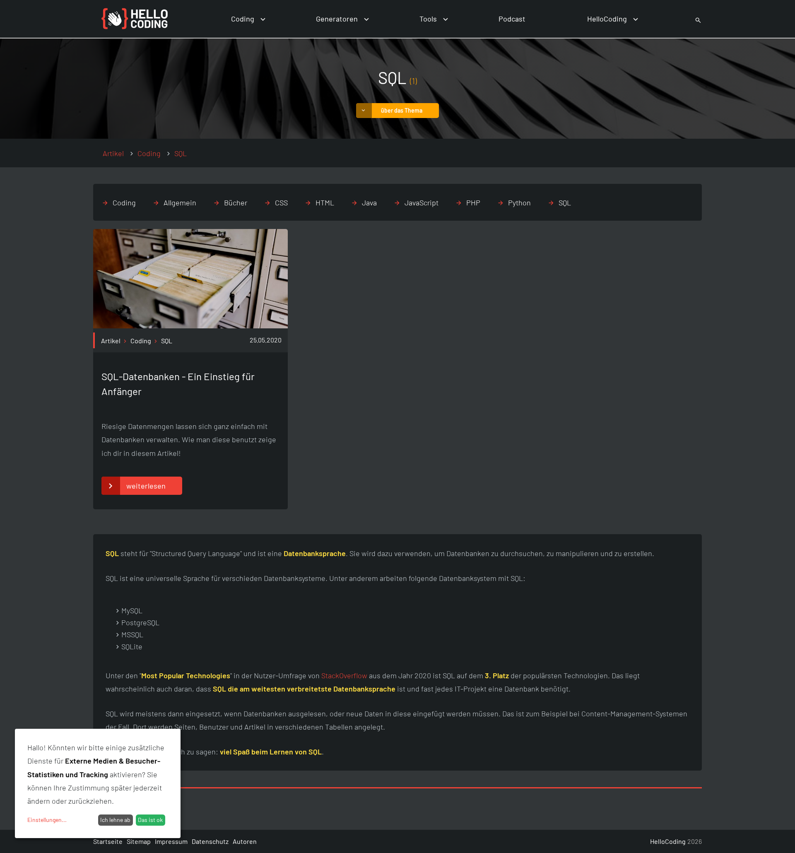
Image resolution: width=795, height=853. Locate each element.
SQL (565, 202)
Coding (242, 18)
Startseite (108, 841)
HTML (325, 202)
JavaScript (421, 202)
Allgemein (180, 202)
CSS (281, 202)
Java (369, 202)
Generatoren (337, 18)
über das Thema (401, 110)
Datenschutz (210, 841)
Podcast (512, 18)
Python (519, 202)
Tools (428, 18)
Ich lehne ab (115, 819)
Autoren (245, 841)
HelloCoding (607, 18)
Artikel (113, 153)
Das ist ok (150, 819)
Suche (688, 19)
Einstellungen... (47, 819)
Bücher (235, 202)
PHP (473, 202)
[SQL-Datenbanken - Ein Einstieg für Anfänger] (190, 326)
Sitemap (139, 841)
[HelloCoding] (134, 19)
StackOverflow (344, 675)
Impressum (171, 841)
